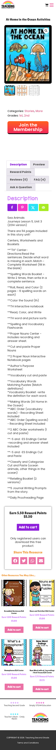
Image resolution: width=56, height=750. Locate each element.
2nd (26, 115)
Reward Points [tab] (20, 172)
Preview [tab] (39, 164)
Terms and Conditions (28, 742)
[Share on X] (33, 207)
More (39, 111)
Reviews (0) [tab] (19, 179)
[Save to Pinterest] (23, 207)
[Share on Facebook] (12, 207)
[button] (46, 30)
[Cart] (46, 5)
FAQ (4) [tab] (40, 179)
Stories (29, 111)
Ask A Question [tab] (21, 187)
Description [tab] (18, 164)
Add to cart (28, 527)
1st (21, 115)
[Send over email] (44, 207)
